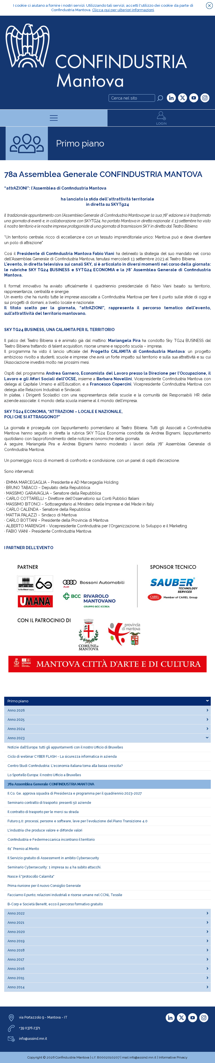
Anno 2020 (16, 932)
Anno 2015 (16, 978)
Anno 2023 (16, 738)
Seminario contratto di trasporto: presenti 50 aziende (49, 803)
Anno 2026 (16, 710)
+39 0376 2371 (29, 1028)
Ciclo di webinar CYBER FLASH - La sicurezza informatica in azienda (62, 757)
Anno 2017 (16, 960)
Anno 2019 (16, 941)
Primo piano (18, 701)
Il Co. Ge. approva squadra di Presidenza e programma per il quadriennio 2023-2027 (75, 793)
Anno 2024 (16, 729)
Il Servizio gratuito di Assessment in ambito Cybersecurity (53, 858)
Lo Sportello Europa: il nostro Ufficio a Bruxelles (44, 775)
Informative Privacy (173, 1057)
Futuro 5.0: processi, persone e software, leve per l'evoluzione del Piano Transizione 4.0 (78, 821)
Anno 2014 (16, 987)
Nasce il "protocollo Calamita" (31, 876)
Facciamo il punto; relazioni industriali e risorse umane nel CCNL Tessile (65, 895)
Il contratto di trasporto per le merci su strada (43, 812)
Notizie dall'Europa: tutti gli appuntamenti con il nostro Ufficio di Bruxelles (65, 747)
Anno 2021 (16, 923)
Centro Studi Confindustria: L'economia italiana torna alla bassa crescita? (65, 766)
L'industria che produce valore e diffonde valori (45, 830)
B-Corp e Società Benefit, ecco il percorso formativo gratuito (55, 904)
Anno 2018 (16, 950)
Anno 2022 (16, 913)
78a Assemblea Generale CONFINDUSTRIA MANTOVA (51, 784)
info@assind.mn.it (33, 1039)
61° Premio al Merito (23, 849)
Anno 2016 (16, 969)
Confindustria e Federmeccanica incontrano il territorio (51, 840)
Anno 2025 (16, 720)
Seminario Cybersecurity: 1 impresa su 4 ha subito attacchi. (54, 867)
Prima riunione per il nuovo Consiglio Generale (44, 886)
